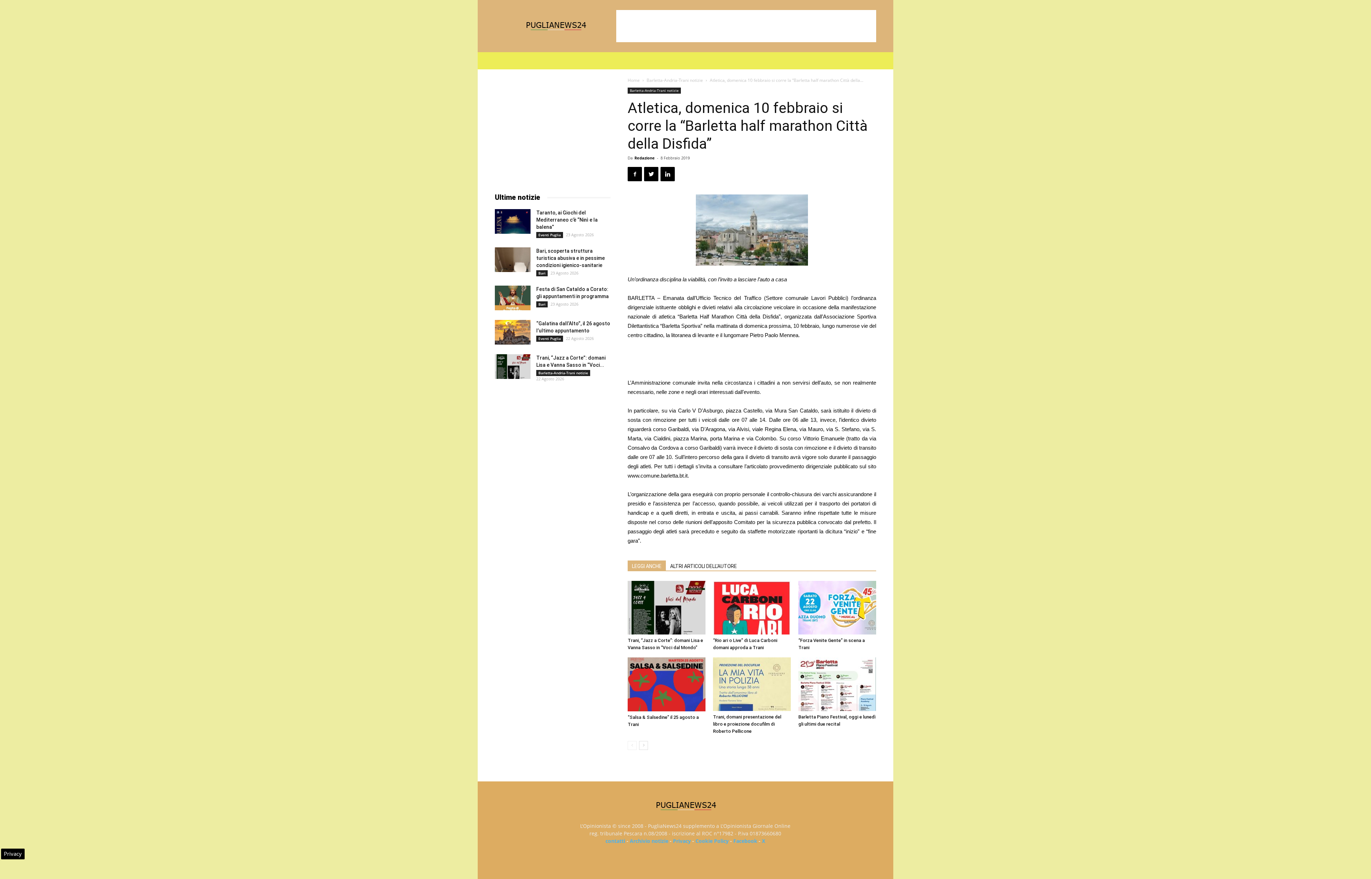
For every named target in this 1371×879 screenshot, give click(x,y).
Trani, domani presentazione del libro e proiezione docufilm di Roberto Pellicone (747, 724)
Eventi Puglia (549, 234)
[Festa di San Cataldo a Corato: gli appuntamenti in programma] (513, 298)
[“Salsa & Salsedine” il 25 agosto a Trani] (666, 684)
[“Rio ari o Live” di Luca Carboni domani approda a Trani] (752, 607)
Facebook (745, 841)
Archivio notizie (649, 841)
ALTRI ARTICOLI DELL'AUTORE (703, 566)
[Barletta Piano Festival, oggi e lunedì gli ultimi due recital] (837, 684)
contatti (615, 841)
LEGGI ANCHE (647, 566)
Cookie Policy (712, 841)
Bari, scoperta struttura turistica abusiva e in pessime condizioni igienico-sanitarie (570, 258)
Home (634, 80)
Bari (542, 273)
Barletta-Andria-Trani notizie (675, 80)
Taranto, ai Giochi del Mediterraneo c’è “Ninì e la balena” (567, 220)
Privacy (682, 841)
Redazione (644, 158)
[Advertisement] (746, 26)
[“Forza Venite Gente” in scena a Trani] (837, 607)
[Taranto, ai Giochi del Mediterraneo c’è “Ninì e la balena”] (513, 221)
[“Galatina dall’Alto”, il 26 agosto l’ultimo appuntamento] (513, 332)
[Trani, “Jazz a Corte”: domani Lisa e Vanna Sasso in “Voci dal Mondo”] (666, 607)
